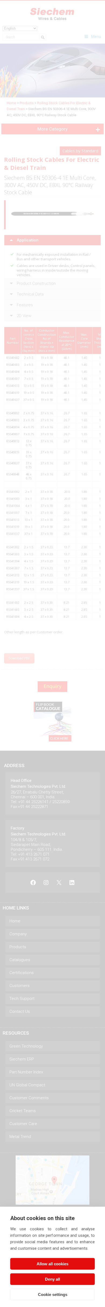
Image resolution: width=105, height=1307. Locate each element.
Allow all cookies (52, 1264)
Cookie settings (52, 1294)
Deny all (52, 1279)
